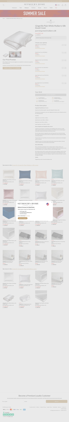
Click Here (28, 215)
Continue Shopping (22, 218)
